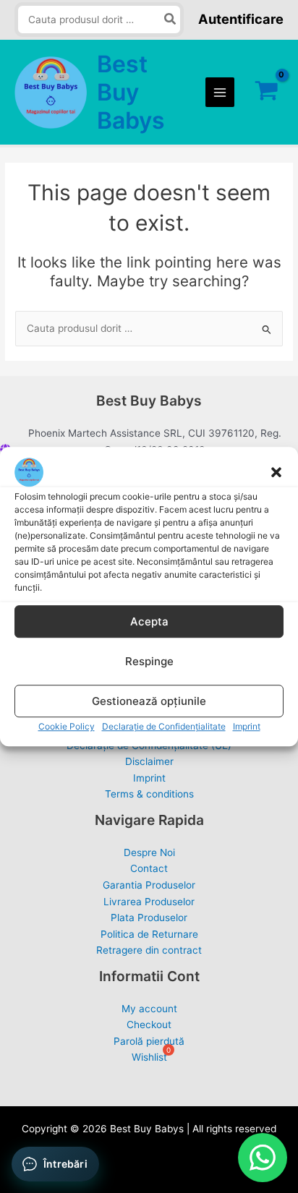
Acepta (149, 621)
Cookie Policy (66, 726)
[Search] (170, 20)
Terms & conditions (149, 794)
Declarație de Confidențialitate (164, 726)
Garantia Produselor (149, 885)
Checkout (149, 1024)
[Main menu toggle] (220, 92)
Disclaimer (149, 761)
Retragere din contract (149, 950)
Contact (149, 868)
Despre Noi (149, 852)
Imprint (246, 726)
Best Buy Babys (131, 92)
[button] (276, 472)
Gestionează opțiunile (149, 701)
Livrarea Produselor (149, 901)
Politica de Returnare (149, 934)
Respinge (149, 661)
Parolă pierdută (149, 1041)
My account (149, 1008)
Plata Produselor (149, 917)
